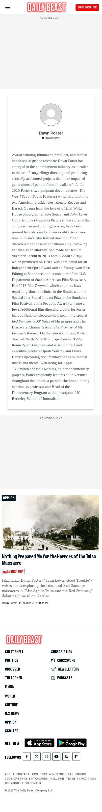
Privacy (81, 774)
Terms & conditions (81, 778)
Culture (11, 705)
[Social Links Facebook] (27, 758)
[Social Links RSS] (66, 758)
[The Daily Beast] (47, 8)
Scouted (11, 731)
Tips (34, 774)
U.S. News (12, 714)
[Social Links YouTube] (56, 758)
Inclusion (57, 778)
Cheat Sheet (14, 652)
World (10, 696)
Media (9, 687)
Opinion (11, 722)
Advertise (57, 774)
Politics (11, 661)
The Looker (13, 678)
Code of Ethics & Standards (26, 778)
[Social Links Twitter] (37, 758)
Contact (22, 774)
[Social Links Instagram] (47, 758)
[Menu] (12, 7)
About (9, 774)
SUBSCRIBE (87, 7)
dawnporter (52, 138)
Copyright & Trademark (23, 783)
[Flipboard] (76, 758)
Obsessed (12, 669)
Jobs (43, 774)
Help (70, 774)
